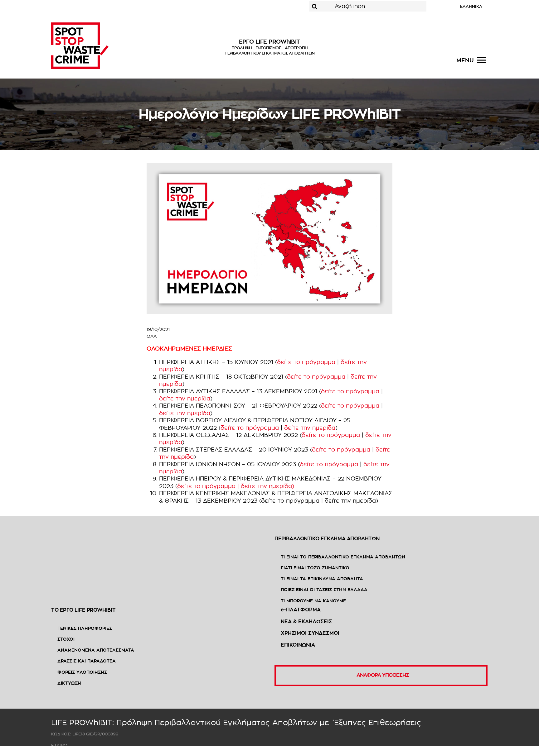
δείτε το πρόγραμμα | (209, 486)
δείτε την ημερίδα (184, 398)
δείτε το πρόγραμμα (306, 362)
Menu (465, 60)
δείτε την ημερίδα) (267, 486)
